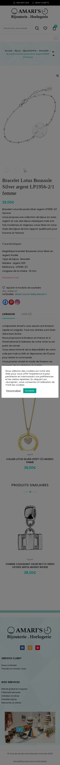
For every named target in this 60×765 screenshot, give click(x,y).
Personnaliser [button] (13, 390)
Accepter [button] (29, 390)
